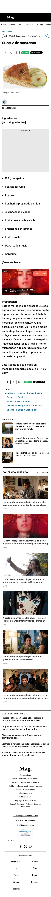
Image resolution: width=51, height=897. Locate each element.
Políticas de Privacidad (25, 820)
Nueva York (29, 24)
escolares (22, 397)
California (12, 24)
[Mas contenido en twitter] (25, 846)
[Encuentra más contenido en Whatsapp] (17, 52)
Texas (20, 24)
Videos (35, 861)
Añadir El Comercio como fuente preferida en (25, 36)
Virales (16, 882)
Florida (3, 24)
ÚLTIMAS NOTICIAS (13, 714)
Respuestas (16, 861)
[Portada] (25, 773)
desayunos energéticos (18, 405)
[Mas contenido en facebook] (20, 846)
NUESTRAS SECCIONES (25, 855)
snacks (10, 410)
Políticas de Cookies (25, 825)
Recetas (34, 882)
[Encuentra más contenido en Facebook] (5, 52)
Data (35, 868)
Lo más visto (10, 420)
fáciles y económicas (27, 410)
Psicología (39, 24)
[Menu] (4, 17)
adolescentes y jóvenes (18, 401)
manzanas (10, 393)
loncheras (37, 405)
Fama (16, 875)
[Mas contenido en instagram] (30, 846)
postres (21, 393)
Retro (34, 875)
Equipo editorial (26, 775)
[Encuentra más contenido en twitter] (11, 52)
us (16, 868)
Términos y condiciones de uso (25, 816)
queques (11, 397)
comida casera (34, 393)
